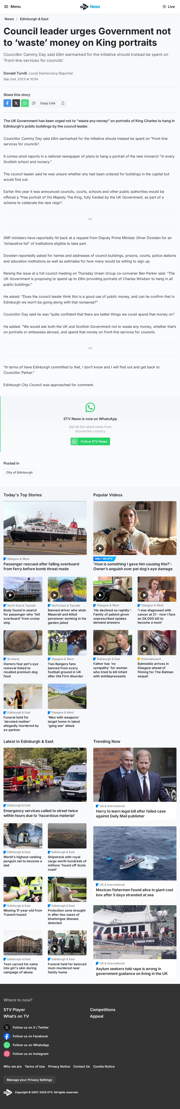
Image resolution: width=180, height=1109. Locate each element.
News (9, 19)
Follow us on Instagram (31, 1054)
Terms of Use (35, 1066)
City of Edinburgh (19, 472)
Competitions (102, 1009)
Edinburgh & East (34, 19)
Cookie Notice (104, 1066)
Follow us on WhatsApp (31, 1045)
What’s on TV (16, 1016)
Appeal (96, 1016)
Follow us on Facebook (30, 1036)
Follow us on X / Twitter (31, 1027)
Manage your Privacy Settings (29, 1080)
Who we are (13, 1066)
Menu (16, 6)
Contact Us (81, 1066)
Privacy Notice (59, 1066)
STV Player (14, 1009)
